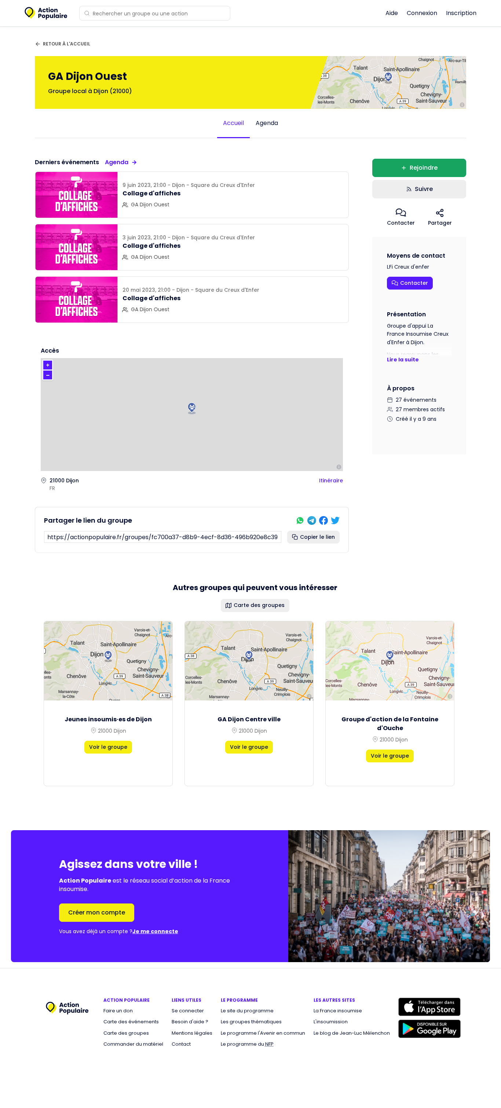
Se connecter (188, 1011)
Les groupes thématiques (251, 1022)
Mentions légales (192, 1033)
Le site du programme (247, 1011)
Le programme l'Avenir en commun (263, 1033)
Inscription (461, 13)
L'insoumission (331, 1022)
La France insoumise (338, 1011)
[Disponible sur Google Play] (429, 1029)
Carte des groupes (126, 1033)
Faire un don (118, 1011)
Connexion (422, 13)
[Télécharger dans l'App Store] (429, 1007)
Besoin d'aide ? (190, 1022)
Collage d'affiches (151, 193)
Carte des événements (131, 1022)
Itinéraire (331, 480)
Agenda (267, 123)
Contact (181, 1044)
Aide (391, 13)
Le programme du (247, 1044)
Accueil (233, 123)
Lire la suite (403, 359)
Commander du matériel (133, 1044)
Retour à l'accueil (66, 44)
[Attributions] (462, 105)
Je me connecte (155, 931)
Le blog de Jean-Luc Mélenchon (352, 1033)
